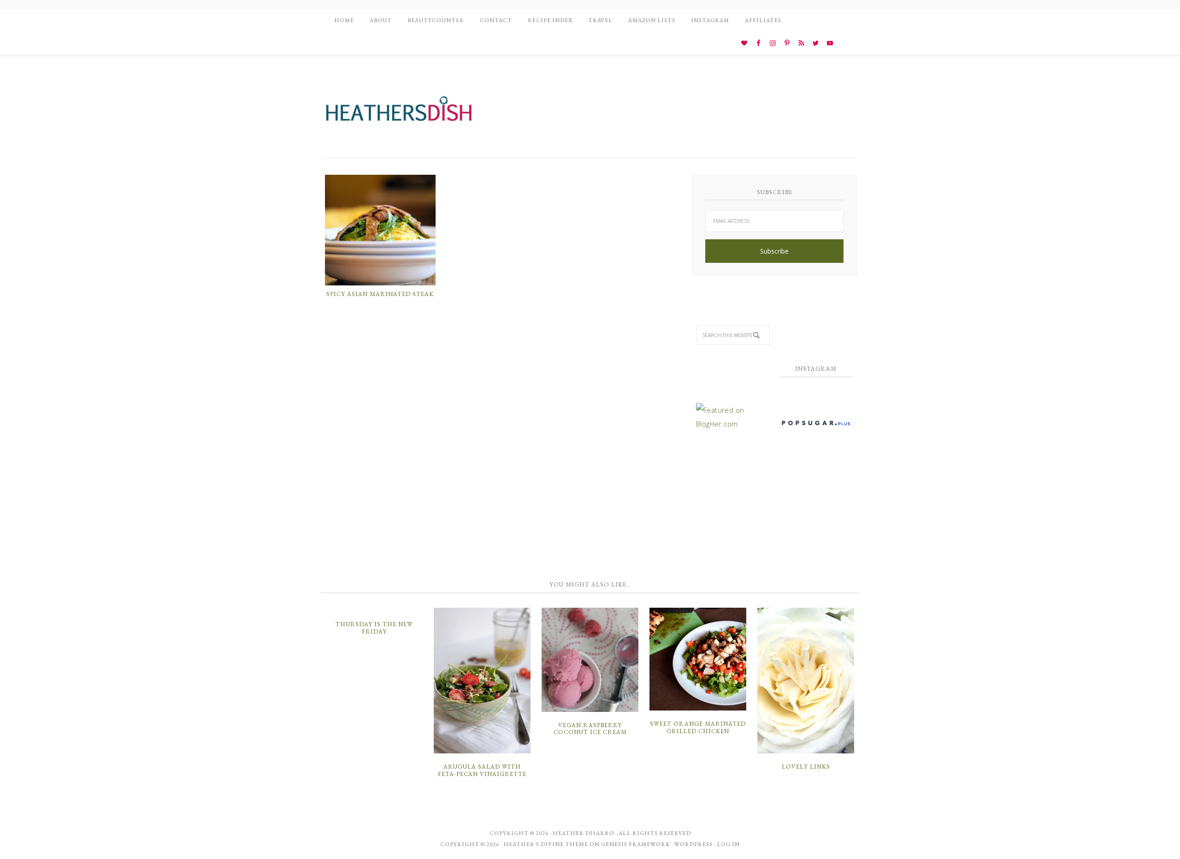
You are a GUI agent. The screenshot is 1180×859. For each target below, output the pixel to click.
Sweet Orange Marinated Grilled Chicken (698, 727)
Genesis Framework (635, 844)
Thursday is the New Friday (374, 627)
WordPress (693, 844)
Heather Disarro (583, 833)
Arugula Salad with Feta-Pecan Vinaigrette (482, 770)
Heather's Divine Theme (545, 844)
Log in (728, 844)
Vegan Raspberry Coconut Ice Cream (590, 728)
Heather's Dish (399, 113)
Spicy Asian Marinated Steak (380, 294)
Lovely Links (806, 766)
